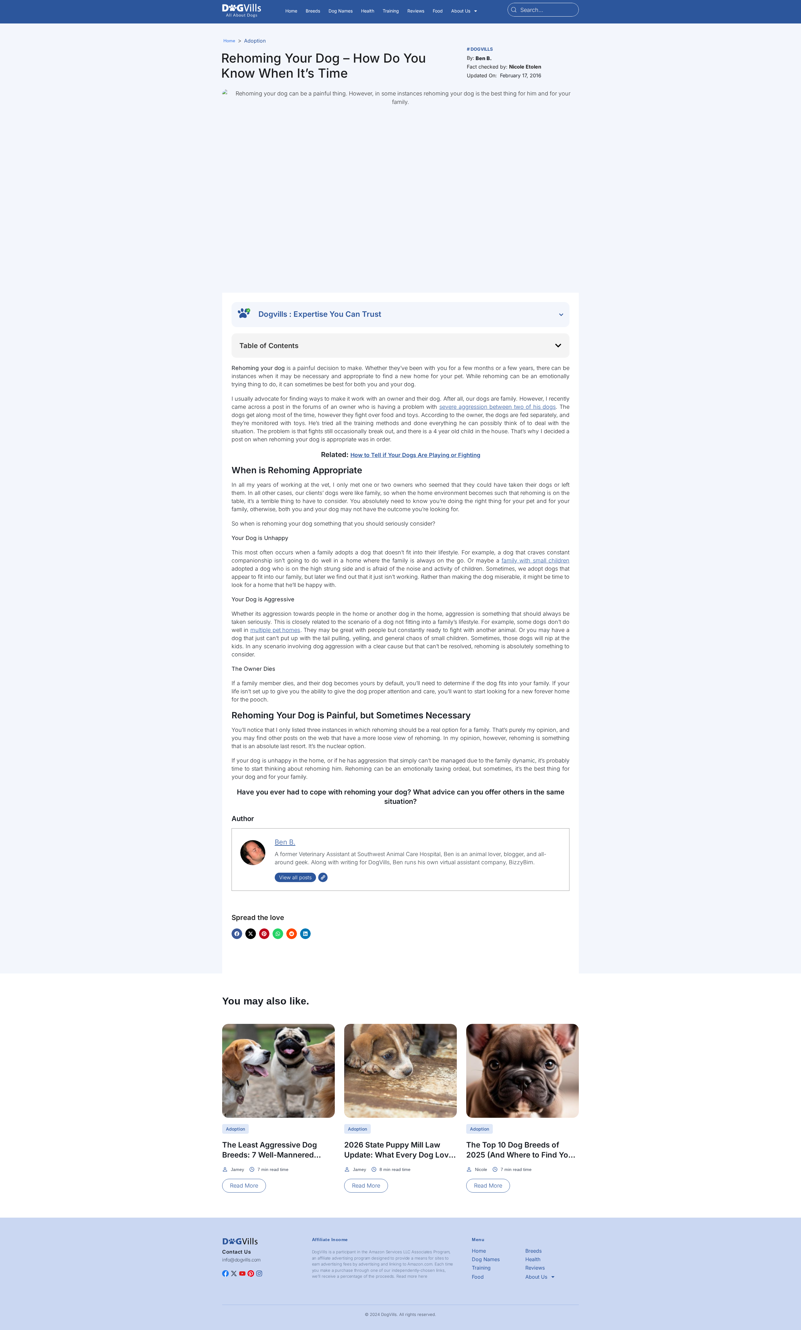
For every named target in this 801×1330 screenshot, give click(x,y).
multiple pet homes (275, 630)
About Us (460, 10)
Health (367, 10)
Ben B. (285, 842)
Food (438, 10)
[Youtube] (242, 1273)
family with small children (535, 560)
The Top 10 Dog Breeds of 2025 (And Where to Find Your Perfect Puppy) (521, 1154)
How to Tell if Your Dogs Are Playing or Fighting (415, 455)
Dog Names (341, 10)
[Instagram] (259, 1273)
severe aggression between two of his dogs (497, 406)
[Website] (323, 877)
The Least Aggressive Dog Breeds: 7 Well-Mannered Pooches (269, 1154)
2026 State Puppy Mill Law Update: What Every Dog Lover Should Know (400, 1154)
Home (291, 10)
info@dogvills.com (241, 1260)
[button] (484, 58)
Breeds (313, 10)
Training (391, 10)
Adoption (255, 41)
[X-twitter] (234, 1273)
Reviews (415, 10)
